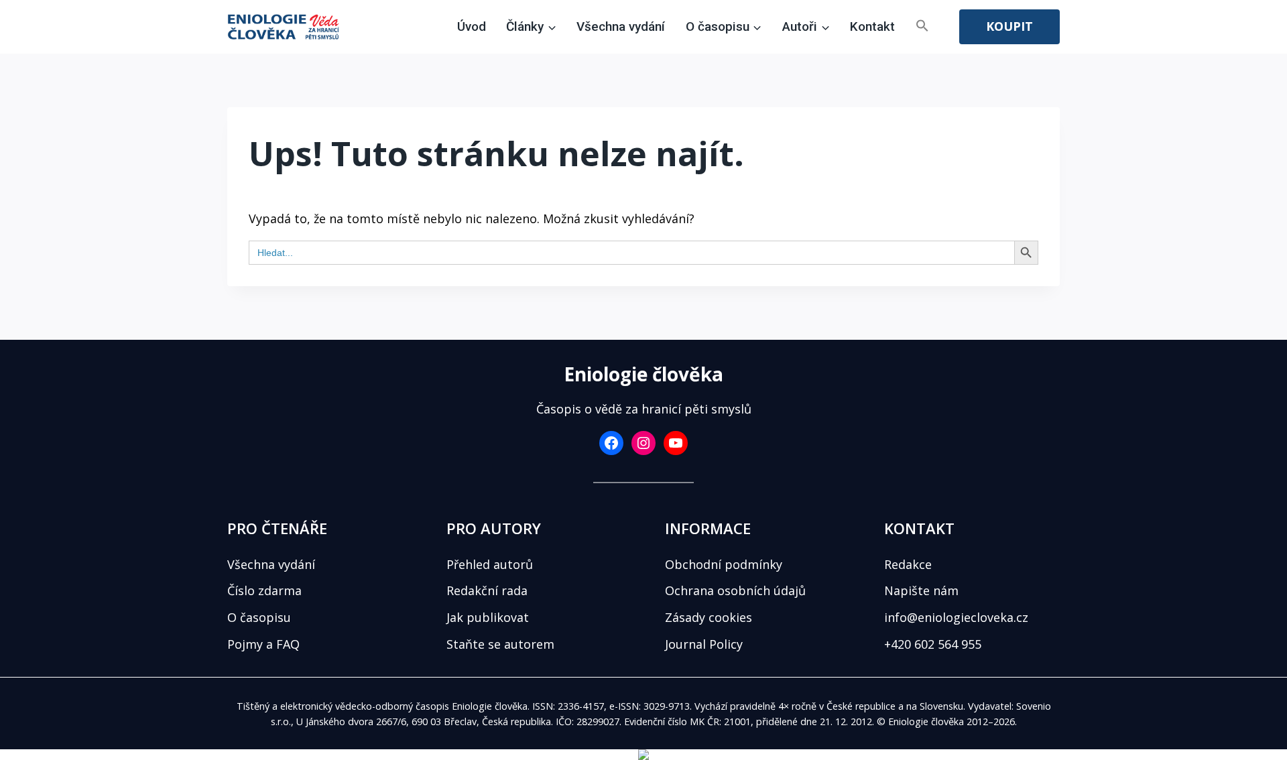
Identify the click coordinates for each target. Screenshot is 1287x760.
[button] (922, 26)
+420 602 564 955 (932, 644)
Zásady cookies (708, 617)
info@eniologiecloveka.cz (956, 617)
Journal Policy (704, 644)
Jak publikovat (487, 617)
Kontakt (872, 26)
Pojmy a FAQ (263, 644)
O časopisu (259, 617)
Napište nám (921, 590)
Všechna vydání (620, 26)
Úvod (471, 26)
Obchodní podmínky (723, 564)
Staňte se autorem (500, 644)
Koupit (1009, 26)
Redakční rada (487, 590)
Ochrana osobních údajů (735, 590)
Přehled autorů (489, 564)
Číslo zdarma (264, 590)
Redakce (908, 564)
